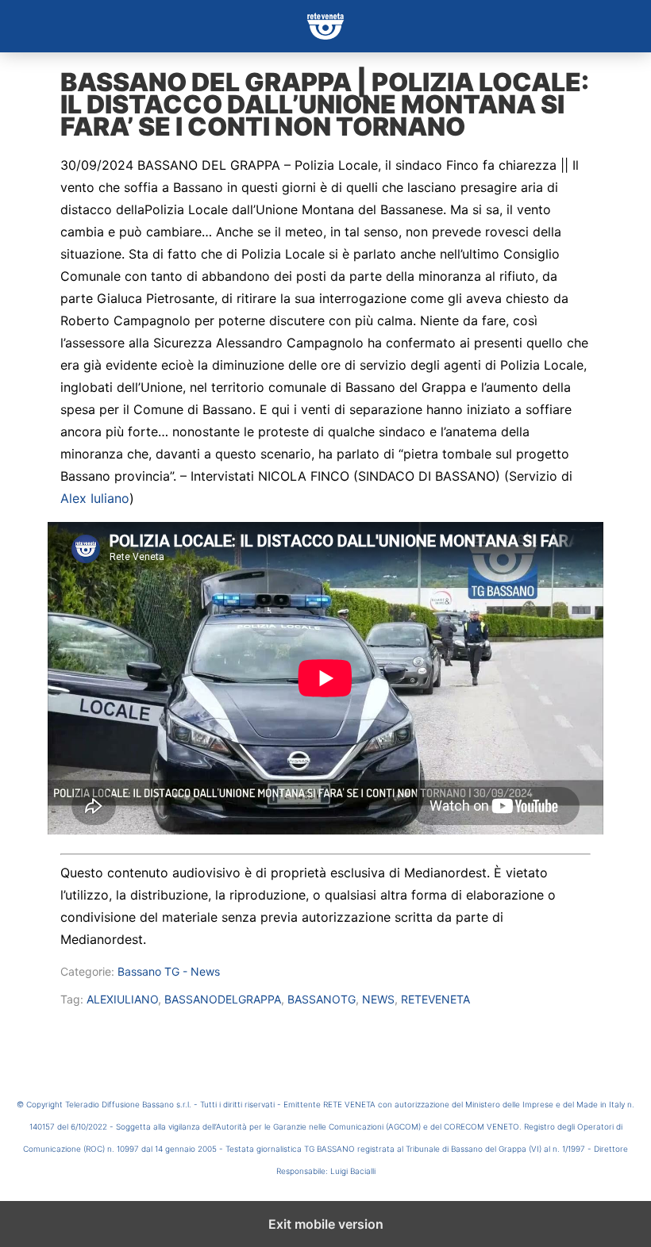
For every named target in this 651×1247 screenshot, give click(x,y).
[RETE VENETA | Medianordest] (325, 26)
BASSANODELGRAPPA (222, 999)
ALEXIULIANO (122, 999)
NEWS (378, 999)
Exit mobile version (325, 1224)
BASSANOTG (321, 999)
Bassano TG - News (168, 971)
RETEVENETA (435, 999)
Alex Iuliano (94, 498)
